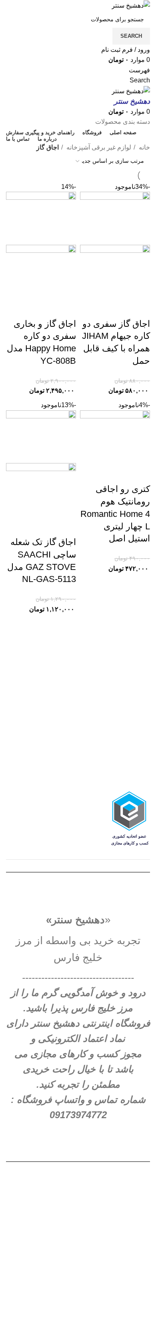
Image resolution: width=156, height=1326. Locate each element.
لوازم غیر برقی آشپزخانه (98, 147)
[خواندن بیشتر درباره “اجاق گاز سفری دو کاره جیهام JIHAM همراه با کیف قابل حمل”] (140, 308)
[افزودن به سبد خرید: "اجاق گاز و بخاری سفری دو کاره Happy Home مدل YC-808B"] (66, 308)
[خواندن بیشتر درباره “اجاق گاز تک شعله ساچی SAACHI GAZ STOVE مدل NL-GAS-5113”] (66, 526)
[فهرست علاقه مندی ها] (97, 308)
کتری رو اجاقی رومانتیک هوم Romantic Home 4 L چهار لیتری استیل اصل (115, 513)
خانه (143, 147)
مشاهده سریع (118, 308)
